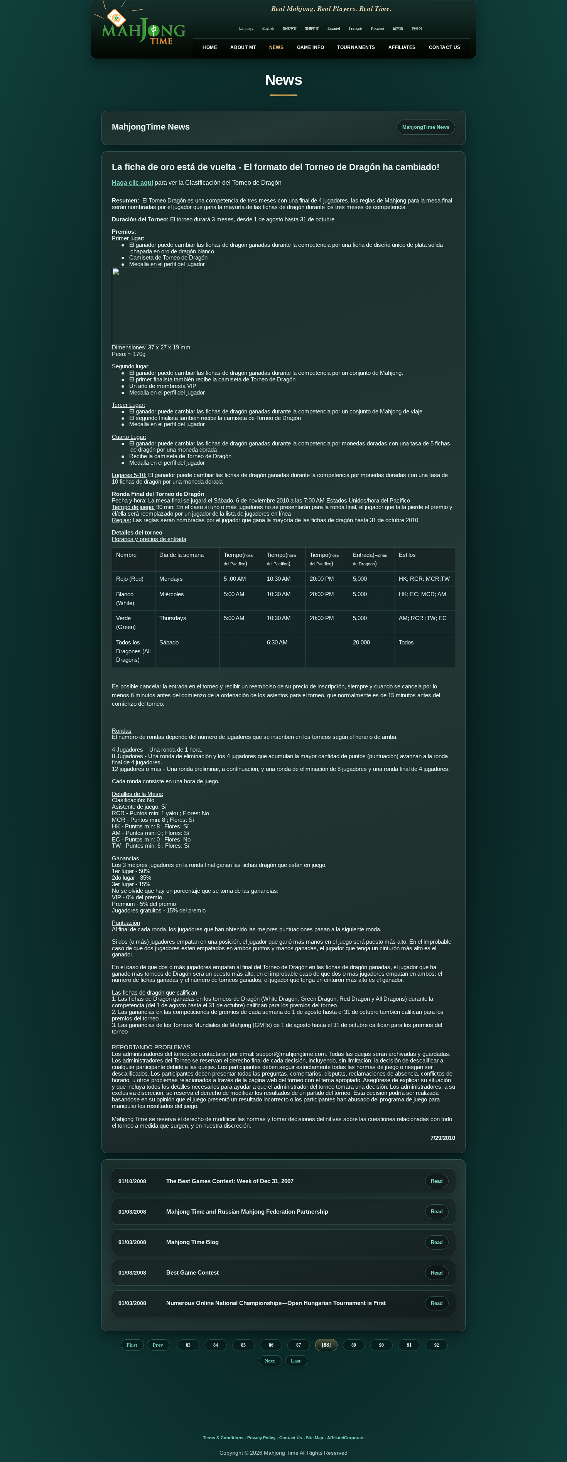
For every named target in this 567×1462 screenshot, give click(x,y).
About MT (243, 47)
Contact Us (445, 47)
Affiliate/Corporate (345, 1437)
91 (409, 1345)
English (268, 28)
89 (353, 1345)
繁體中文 (312, 28)
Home (209, 47)
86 (271, 1345)
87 (298, 1345)
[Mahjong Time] (139, 29)
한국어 (417, 28)
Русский (377, 28)
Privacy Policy (261, 1437)
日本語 (398, 28)
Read (437, 1181)
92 (436, 1345)
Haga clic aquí (132, 182)
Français (356, 28)
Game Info (310, 47)
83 (188, 1345)
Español (333, 28)
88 (326, 1345)
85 (243, 1345)
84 (215, 1345)
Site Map (314, 1437)
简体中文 (290, 28)
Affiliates (402, 47)
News (276, 47)
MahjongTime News (425, 127)
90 (381, 1345)
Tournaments (356, 47)
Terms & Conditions (223, 1437)
